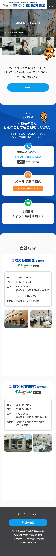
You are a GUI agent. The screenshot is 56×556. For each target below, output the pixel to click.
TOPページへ (28, 87)
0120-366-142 (28, 157)
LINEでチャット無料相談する (28, 213)
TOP (4, 32)
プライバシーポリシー (28, 513)
